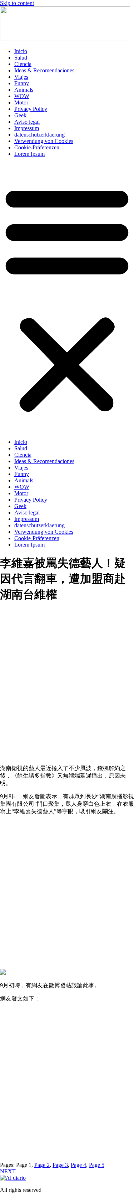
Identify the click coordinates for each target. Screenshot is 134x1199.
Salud (20, 58)
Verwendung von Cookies (43, 141)
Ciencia (22, 64)
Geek (20, 115)
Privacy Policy (30, 109)
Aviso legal (27, 122)
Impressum (26, 128)
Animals (23, 90)
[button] (67, 298)
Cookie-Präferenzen (36, 147)
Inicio (20, 51)
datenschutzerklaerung (39, 135)
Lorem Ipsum (29, 154)
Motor (21, 102)
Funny (21, 83)
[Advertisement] (67, 690)
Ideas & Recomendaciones (44, 70)
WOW (21, 96)
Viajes (21, 77)
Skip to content (17, 3)
